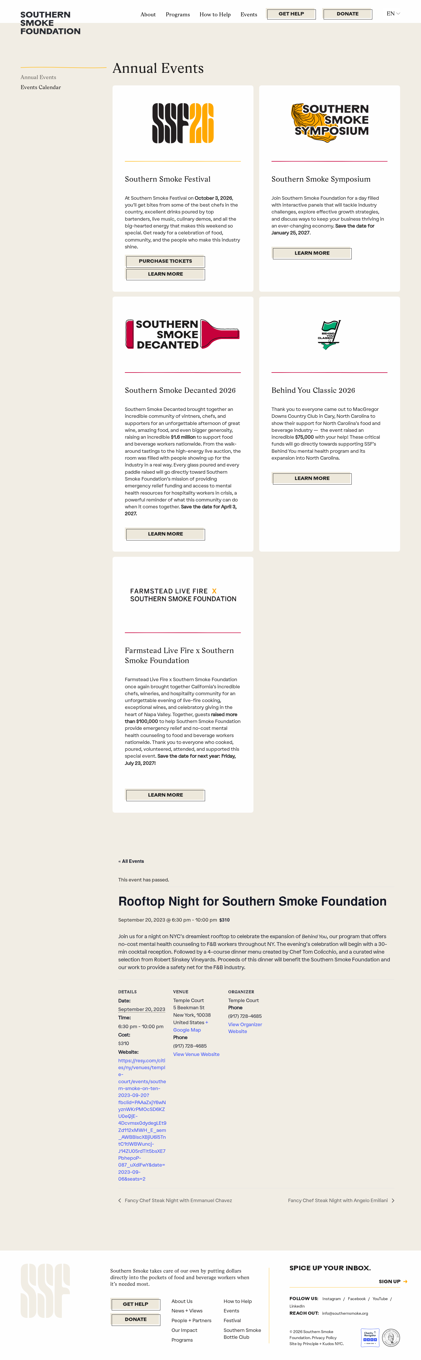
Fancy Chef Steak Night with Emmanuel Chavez (178, 1200)
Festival (232, 1320)
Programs (178, 14)
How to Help (215, 14)
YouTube (381, 1298)
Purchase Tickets (165, 261)
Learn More (165, 274)
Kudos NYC (332, 1343)
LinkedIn (297, 1306)
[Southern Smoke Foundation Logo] (45, 1292)
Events (249, 14)
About (148, 14)
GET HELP (291, 14)
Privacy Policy (324, 1337)
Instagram (332, 1298)
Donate (348, 14)
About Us (182, 1301)
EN (391, 13)
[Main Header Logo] (50, 22)
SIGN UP (390, 1282)
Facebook (357, 1298)
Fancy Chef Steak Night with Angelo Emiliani (338, 1200)
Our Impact (184, 1330)
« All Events (131, 861)
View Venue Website (196, 1054)
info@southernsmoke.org (345, 1313)
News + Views (187, 1311)
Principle (310, 1343)
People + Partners (191, 1320)
